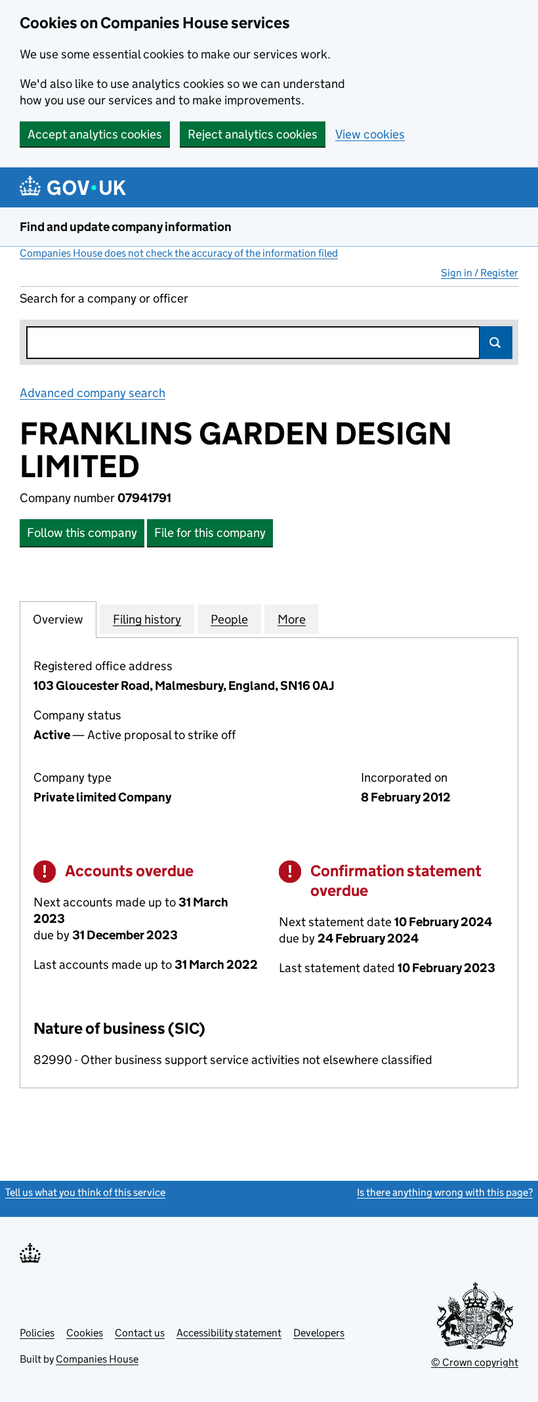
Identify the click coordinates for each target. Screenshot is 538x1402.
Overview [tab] (58, 619)
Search (496, 342)
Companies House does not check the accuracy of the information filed (179, 253)
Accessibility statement (228, 1333)
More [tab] (292, 619)
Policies (37, 1333)
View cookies (370, 134)
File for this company (210, 532)
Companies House (97, 1359)
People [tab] (229, 619)
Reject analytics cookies (253, 134)
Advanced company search (92, 392)
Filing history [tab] (147, 619)
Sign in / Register (479, 272)
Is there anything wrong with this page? (445, 1192)
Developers (318, 1333)
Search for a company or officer (104, 298)
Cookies (84, 1333)
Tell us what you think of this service (85, 1192)
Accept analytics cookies (95, 134)
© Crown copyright (474, 1362)
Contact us (140, 1333)
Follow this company (82, 532)
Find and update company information (126, 226)
